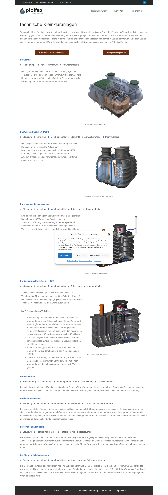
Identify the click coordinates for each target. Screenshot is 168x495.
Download (106, 491)
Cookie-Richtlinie (72, 261)
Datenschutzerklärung (86, 261)
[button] (109, 234)
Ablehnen (81, 255)
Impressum (98, 261)
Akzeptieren (65, 255)
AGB (46, 491)
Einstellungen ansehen (99, 255)
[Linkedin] (145, 2)
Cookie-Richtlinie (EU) (63, 491)
